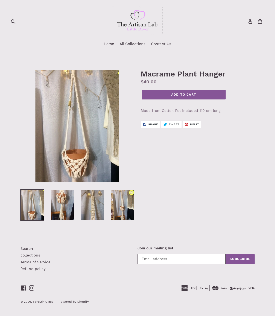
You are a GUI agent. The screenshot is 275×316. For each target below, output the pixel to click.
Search (26, 248)
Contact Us (161, 44)
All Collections (132, 44)
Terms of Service (35, 262)
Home (109, 44)
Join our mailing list (155, 248)
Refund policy (33, 269)
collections (30, 255)
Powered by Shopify (74, 301)
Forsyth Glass (43, 301)
